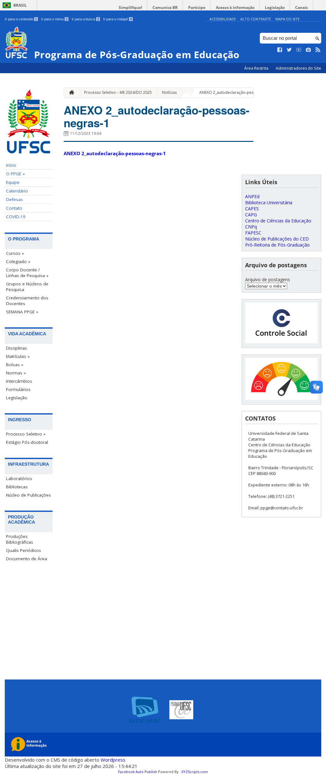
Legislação (275, 7)
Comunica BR (165, 7)
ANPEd (252, 196)
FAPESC (253, 233)
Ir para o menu (54, 19)
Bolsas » (14, 364)
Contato (14, 208)
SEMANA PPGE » (22, 312)
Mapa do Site (287, 19)
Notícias (169, 92)
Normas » (16, 373)
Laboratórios (19, 478)
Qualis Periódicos (23, 550)
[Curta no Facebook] (279, 49)
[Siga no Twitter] (289, 49)
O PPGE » (15, 174)
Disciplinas (16, 348)
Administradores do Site (298, 68)
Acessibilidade (222, 19)
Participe (196, 7)
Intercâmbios (19, 381)
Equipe (12, 182)
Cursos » (15, 253)
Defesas (14, 199)
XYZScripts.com (194, 771)
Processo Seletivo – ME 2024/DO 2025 (118, 92)
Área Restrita (256, 68)
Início (11, 165)
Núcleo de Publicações (28, 495)
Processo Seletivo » (26, 434)
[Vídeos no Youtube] (298, 49)
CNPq (251, 227)
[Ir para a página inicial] (70, 93)
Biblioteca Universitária (268, 202)
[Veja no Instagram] (308, 49)
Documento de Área (26, 558)
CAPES (252, 209)
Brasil (20, 5)
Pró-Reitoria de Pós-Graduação (277, 245)
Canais (301, 7)
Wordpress (113, 760)
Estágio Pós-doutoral (27, 442)
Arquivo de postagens (267, 279)
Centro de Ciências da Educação (278, 221)
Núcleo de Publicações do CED (277, 239)
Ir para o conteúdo (21, 19)
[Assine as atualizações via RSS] (318, 49)
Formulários (18, 389)
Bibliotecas (17, 487)
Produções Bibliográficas (19, 539)
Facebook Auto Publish (137, 771)
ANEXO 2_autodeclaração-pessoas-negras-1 (239, 92)
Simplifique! (130, 7)
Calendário (17, 191)
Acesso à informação (235, 7)
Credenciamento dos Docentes (27, 300)
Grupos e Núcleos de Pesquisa (27, 286)
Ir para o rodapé (117, 19)
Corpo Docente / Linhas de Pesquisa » (27, 272)
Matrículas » (18, 356)
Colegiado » (18, 261)
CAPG (251, 215)
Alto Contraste (255, 19)
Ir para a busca (85, 19)
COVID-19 (15, 217)
